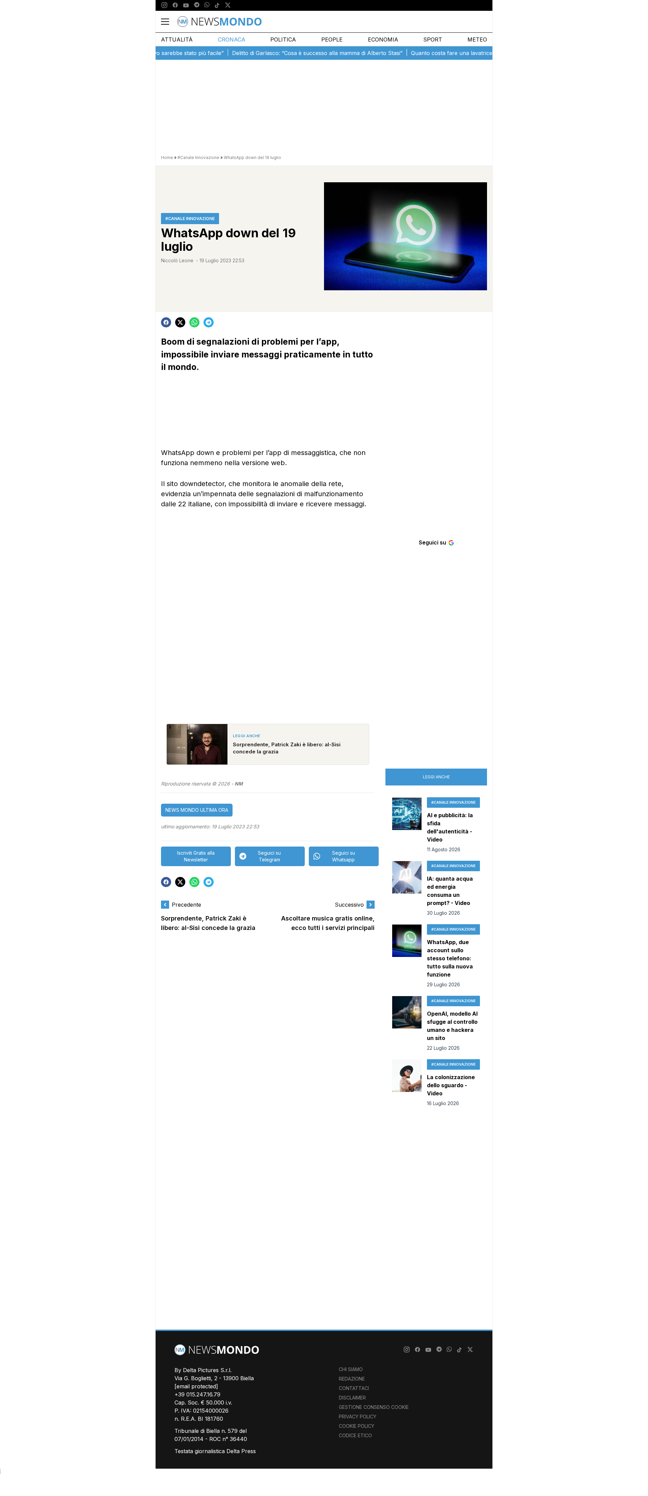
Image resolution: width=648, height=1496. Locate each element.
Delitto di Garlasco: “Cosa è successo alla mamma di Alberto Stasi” (292, 53)
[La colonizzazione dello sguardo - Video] (407, 1083)
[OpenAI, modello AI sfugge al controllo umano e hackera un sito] (407, 1023)
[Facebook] (175, 5)
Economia (383, 39)
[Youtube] (186, 5)
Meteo (477, 39)
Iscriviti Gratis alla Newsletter (196, 856)
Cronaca (231, 39)
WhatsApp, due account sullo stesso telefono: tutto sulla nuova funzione (450, 958)
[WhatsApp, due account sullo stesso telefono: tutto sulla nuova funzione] (407, 956)
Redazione (352, 1379)
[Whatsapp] (207, 5)
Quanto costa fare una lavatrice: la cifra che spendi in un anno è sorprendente (487, 53)
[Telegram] (196, 5)
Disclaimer (352, 1397)
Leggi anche (436, 776)
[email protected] (196, 1386)
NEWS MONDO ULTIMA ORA (196, 810)
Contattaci (354, 1388)
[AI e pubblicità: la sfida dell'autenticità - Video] (407, 825)
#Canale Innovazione (198, 157)
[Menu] (169, 22)
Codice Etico (355, 1435)
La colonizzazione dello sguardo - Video (451, 1085)
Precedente (186, 904)
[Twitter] (227, 5)
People (332, 39)
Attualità (177, 39)
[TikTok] (217, 5)
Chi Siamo (351, 1369)
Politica (283, 39)
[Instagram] (164, 5)
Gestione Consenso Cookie (374, 1407)
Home (167, 157)
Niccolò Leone (177, 260)
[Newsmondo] (219, 21)
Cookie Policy (356, 1426)
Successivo (349, 904)
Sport (432, 39)
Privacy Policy (357, 1416)
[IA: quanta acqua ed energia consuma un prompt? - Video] (407, 888)
